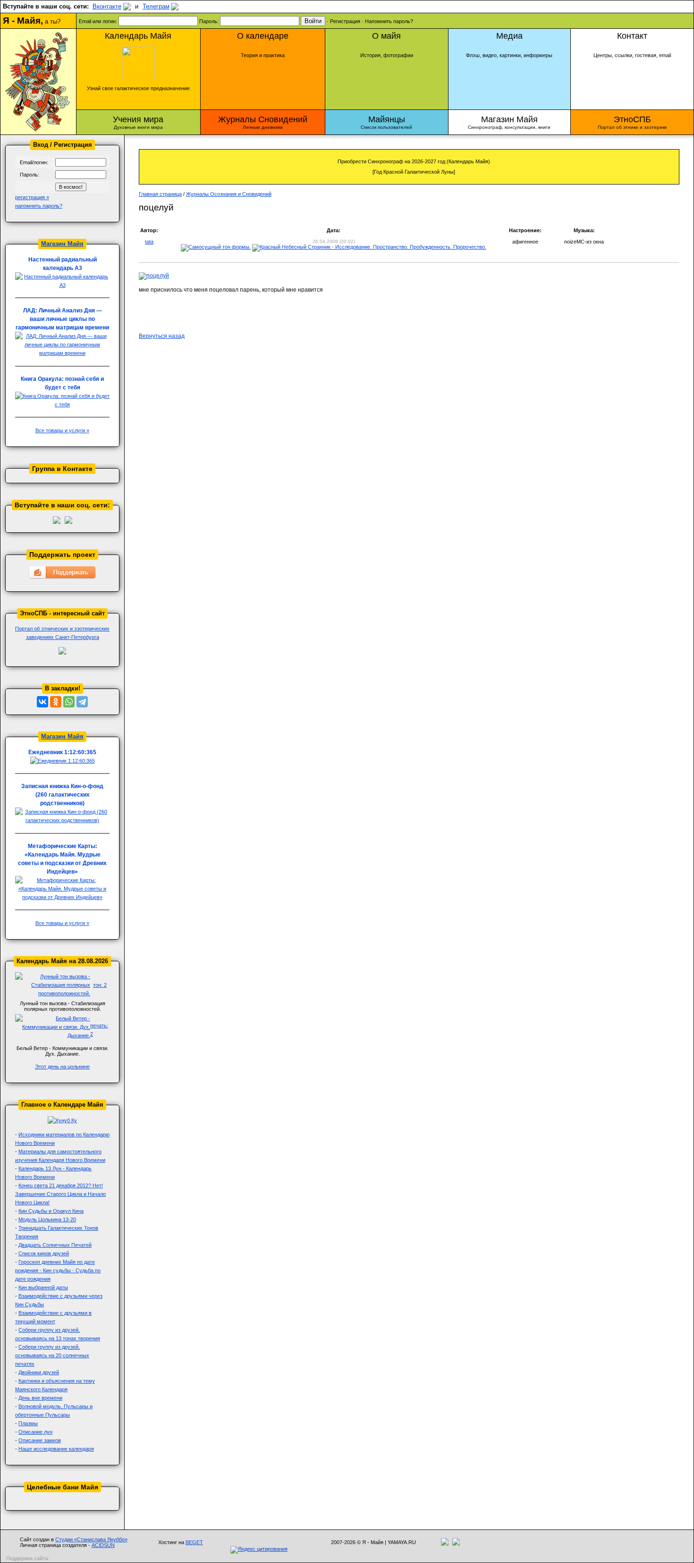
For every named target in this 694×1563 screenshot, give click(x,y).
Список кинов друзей (43, 1253)
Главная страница (160, 194)
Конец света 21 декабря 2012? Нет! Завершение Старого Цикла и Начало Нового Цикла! (60, 1194)
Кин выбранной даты (43, 1287)
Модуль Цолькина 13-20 (47, 1219)
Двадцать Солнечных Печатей (55, 1245)
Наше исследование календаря (56, 1449)
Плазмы (28, 1423)
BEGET (194, 1542)
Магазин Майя (62, 243)
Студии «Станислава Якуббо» (91, 1539)
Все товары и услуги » (62, 430)
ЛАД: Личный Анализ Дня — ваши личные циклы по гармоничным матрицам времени (62, 319)
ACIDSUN (103, 1545)
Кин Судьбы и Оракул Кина (51, 1211)
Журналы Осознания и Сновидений (228, 194)
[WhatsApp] (69, 701)
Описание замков (39, 1440)
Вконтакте (107, 6)
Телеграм (156, 6)
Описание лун (35, 1432)
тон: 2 (100, 985)
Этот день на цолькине (62, 1066)
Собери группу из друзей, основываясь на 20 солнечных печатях (52, 1355)
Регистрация (345, 21)
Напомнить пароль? (389, 21)
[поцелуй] (154, 275)
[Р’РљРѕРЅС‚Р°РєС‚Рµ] (42, 701)
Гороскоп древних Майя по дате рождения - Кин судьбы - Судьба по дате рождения (58, 1270)
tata (149, 241)
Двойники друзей (38, 1372)
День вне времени (40, 1398)
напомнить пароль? (38, 206)
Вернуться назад (162, 336)
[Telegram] (82, 701)
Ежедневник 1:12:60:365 (62, 752)
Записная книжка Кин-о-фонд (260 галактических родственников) (62, 795)
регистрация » (32, 197)
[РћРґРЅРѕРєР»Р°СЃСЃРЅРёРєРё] (55, 701)
